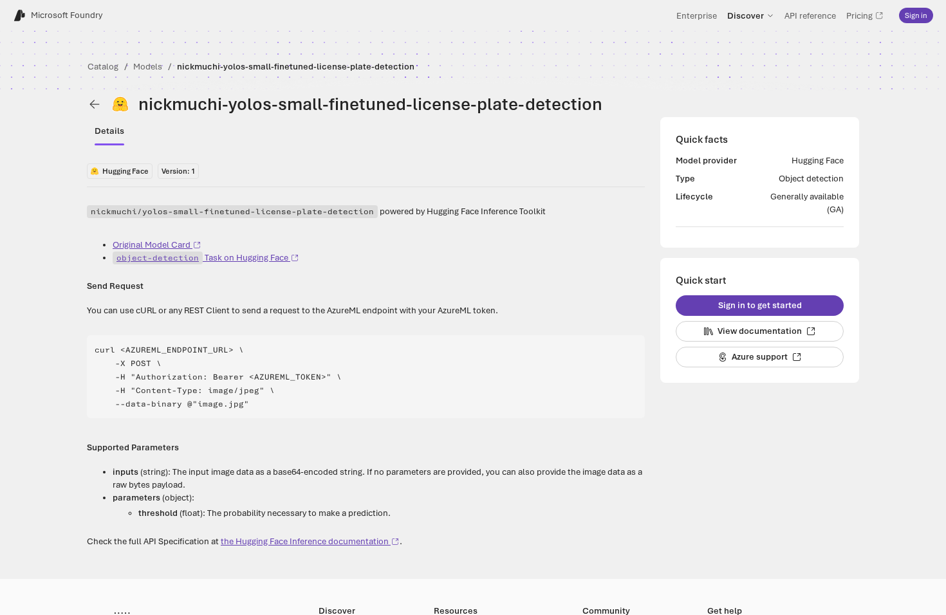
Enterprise (696, 15)
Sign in (916, 15)
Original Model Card (151, 244)
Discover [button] (745, 15)
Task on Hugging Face (202, 257)
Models (147, 66)
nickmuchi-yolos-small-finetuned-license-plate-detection (295, 66)
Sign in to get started (760, 305)
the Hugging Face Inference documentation (305, 541)
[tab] (109, 131)
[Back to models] (94, 104)
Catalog (103, 66)
